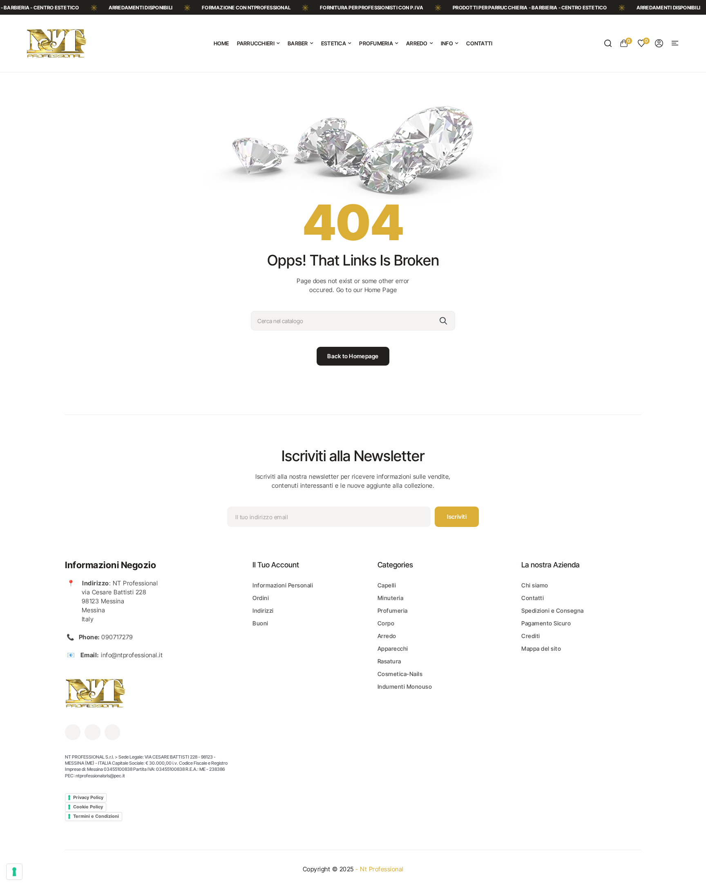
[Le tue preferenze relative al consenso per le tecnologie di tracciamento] (14, 871)
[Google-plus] (112, 732)
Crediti (530, 635)
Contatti (532, 597)
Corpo (386, 623)
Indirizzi (263, 610)
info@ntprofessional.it (132, 655)
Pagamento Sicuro (546, 623)
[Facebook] (72, 732)
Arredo (387, 635)
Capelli (387, 585)
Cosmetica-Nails (400, 673)
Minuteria (391, 597)
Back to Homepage (352, 356)
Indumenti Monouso (405, 686)
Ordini (260, 597)
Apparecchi (393, 648)
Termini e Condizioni (96, 816)
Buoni (260, 623)
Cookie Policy (88, 807)
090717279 (117, 637)
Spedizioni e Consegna (552, 610)
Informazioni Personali (282, 585)
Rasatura (389, 661)
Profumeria (393, 610)
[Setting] (659, 43)
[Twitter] (92, 732)
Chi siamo (534, 585)
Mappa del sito (541, 648)
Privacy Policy (88, 797)
